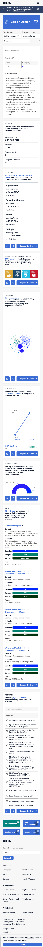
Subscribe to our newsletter (13, 848)
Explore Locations (29, 890)
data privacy (8, 940)
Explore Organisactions (11, 894)
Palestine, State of (24, 175)
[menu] (36, 50)
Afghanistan (10, 175)
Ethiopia (18, 177)
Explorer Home (8, 890)
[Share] (38, 41)
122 (23, 66)
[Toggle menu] (38, 3)
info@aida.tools (8, 929)
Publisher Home (9, 912)
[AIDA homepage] (7, 3)
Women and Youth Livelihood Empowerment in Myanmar (17, 572)
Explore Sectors (28, 894)
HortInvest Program (13, 526)
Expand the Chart (27, 246)
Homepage (7, 870)
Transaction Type (28, 32)
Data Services (27, 870)
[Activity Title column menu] (37, 715)
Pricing (5, 874)
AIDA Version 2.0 (19, 11)
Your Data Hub (27, 912)
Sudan (7, 177)
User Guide (26, 874)
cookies (30, 938)
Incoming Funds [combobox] (29, 36)
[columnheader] (22, 715)
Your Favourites (28, 899)
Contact (6, 879)
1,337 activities (11, 259)
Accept (22, 944)
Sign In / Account (28, 879)
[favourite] (36, 22)
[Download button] (35, 41)
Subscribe (8, 858)
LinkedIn (6, 932)
